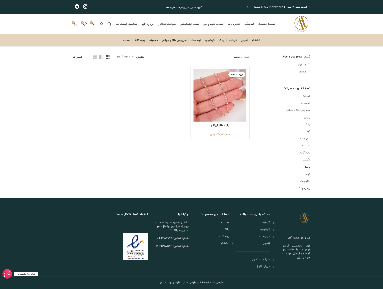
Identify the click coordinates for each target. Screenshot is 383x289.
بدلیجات (305, 181)
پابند (307, 167)
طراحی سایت (188, 282)
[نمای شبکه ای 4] (101, 57)
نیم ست (305, 139)
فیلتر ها (77, 57)
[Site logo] (301, 24)
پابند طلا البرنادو (219, 125)
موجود (302, 72)
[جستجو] (110, 24)
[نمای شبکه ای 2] (95, 57)
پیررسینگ (304, 188)
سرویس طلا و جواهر (298, 110)
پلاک (307, 124)
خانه (247, 57)
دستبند (306, 145)
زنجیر (307, 117)
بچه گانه (305, 153)
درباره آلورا (263, 266)
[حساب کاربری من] (102, 24)
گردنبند (306, 131)
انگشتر (306, 160)
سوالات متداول (261, 259)
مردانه (306, 96)
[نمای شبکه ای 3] (108, 57)
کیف (307, 174)
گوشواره (305, 103)
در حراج (301, 65)
